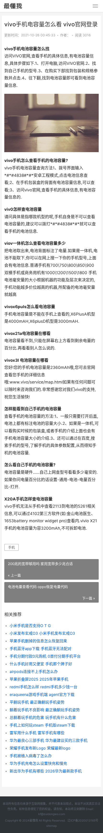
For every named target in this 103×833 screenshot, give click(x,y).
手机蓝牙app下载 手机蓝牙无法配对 (40, 648)
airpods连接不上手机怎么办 (34, 671)
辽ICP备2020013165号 (83, 820)
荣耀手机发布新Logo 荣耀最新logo (40, 748)
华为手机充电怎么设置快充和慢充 (38, 763)
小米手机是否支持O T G (30, 625)
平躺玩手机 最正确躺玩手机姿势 (37, 702)
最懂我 (33, 820)
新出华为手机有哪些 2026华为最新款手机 (46, 771)
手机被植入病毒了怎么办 (31, 755)
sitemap (51, 825)
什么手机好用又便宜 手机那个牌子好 (41, 663)
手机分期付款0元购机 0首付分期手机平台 (45, 656)
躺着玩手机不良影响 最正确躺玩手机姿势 (45, 709)
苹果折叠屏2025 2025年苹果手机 (39, 679)
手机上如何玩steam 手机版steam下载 (42, 725)
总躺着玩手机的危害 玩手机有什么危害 (43, 717)
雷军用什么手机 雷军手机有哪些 (37, 732)
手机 (11, 547)
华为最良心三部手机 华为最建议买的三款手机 (48, 740)
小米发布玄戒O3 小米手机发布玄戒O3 (42, 633)
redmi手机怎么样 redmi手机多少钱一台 (43, 686)
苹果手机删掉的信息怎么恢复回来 (38, 641)
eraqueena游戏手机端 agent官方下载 (42, 694)
